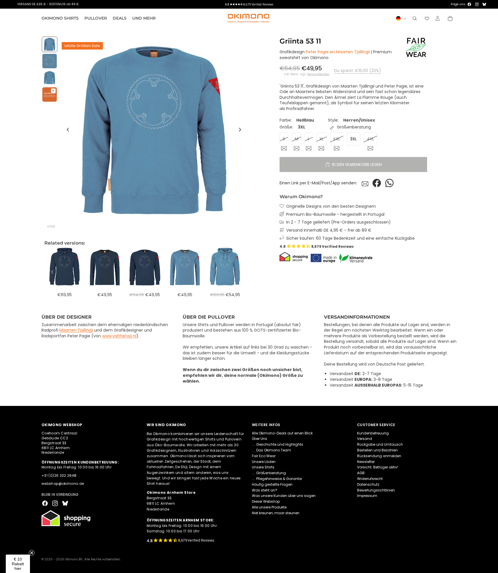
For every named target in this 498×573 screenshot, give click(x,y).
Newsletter (366, 461)
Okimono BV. (74, 559)
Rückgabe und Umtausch (380, 444)
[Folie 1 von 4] (49, 44)
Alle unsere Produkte (269, 507)
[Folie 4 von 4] (49, 94)
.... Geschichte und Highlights (277, 444)
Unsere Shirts (263, 467)
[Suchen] (414, 18)
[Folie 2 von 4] (49, 61)
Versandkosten (318, 74)
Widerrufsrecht (370, 478)
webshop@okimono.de (63, 483)
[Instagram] (477, 4)
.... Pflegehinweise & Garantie (277, 478)
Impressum (367, 495)
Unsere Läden (264, 461)
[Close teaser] (32, 553)
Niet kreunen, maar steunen (275, 512)
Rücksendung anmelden (379, 455)
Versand (364, 438)
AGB (361, 472)
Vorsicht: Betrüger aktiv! (377, 467)
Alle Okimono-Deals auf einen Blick (282, 433)
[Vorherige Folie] (66, 130)
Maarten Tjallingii (76, 330)
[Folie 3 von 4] (49, 78)
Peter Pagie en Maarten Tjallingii (338, 52)
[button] (18, 564)
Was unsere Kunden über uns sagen (284, 495)
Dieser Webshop (266, 501)
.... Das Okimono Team (271, 450)
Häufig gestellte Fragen (272, 484)
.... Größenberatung (269, 472)
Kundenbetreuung (373, 433)
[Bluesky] (484, 4)
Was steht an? (264, 490)
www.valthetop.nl (119, 336)
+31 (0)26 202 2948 (59, 475)
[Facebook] (469, 4)
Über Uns (259, 438)
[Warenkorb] (450, 18)
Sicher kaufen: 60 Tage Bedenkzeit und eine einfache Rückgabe (350, 238)
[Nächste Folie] (241, 130)
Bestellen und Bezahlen (377, 450)
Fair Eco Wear (264, 455)
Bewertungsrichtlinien (376, 490)
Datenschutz (368, 484)
